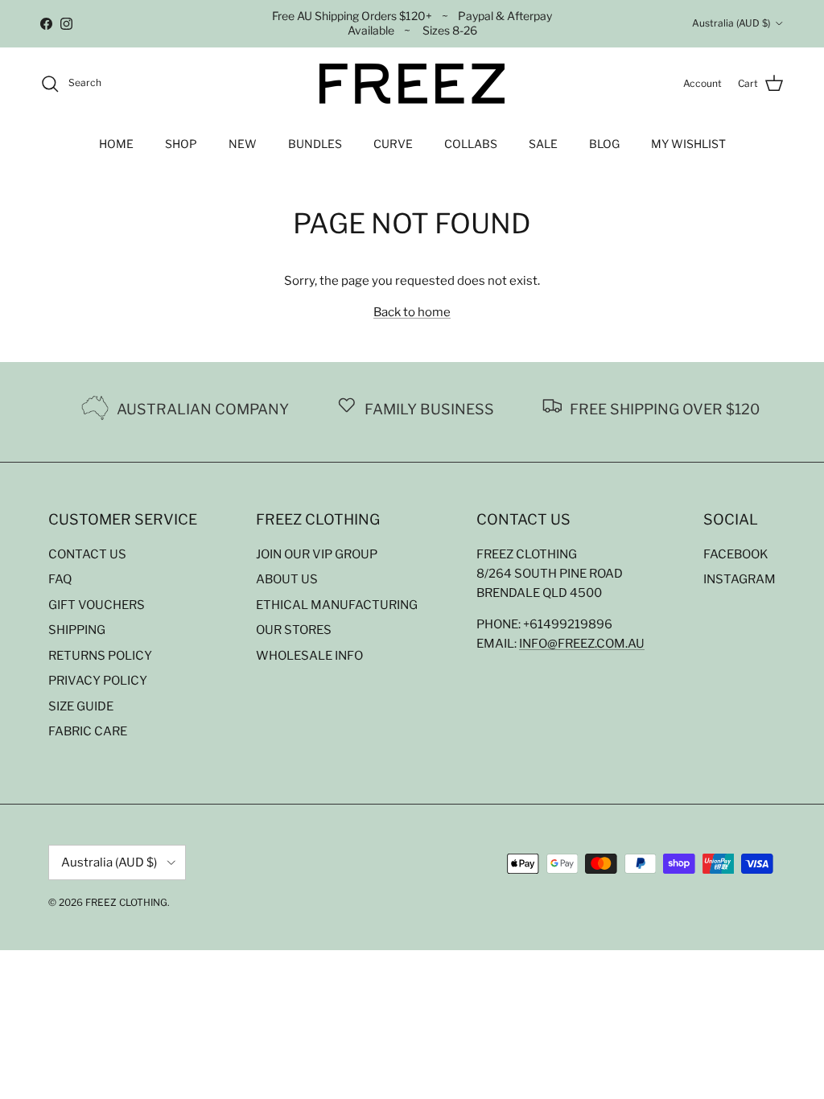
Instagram (739, 579)
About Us (287, 579)
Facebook (735, 554)
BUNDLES (315, 143)
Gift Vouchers (96, 605)
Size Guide (80, 706)
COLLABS (470, 143)
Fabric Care (87, 731)
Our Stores (294, 630)
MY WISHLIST (688, 143)
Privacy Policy (97, 680)
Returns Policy (100, 655)
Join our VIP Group (316, 554)
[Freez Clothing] (412, 84)
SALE (543, 143)
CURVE (393, 143)
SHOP (181, 143)
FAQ (60, 579)
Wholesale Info (309, 655)
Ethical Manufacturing (337, 605)
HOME (116, 143)
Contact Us (87, 554)
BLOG (604, 143)
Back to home (412, 312)
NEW (243, 143)
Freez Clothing (126, 902)
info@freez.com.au (582, 643)
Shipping (76, 630)
